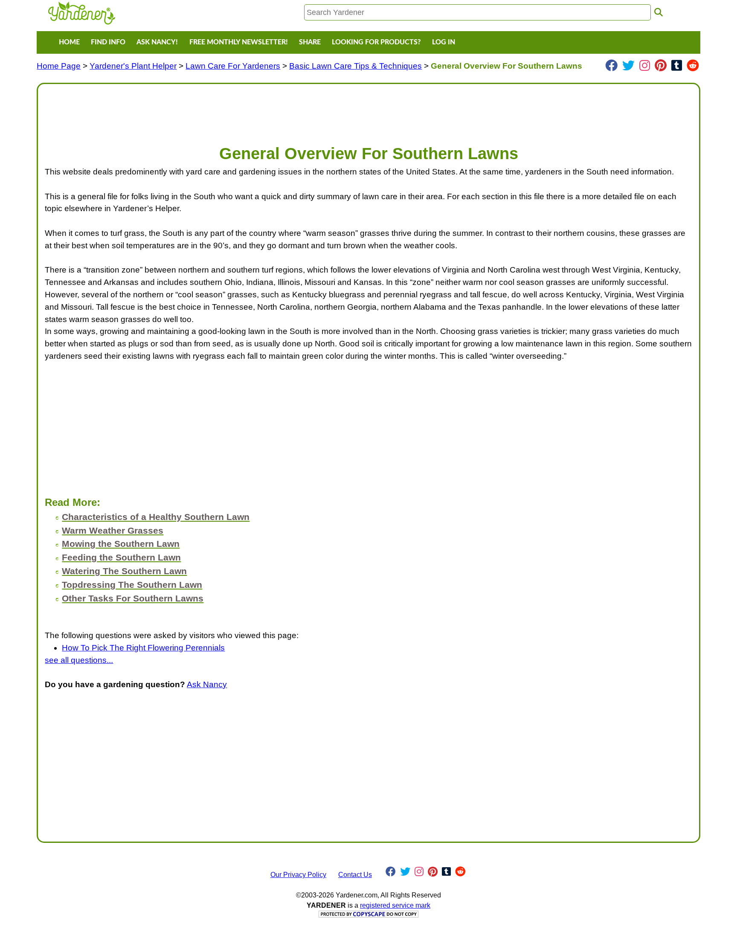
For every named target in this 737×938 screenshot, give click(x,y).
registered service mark (395, 905)
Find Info (108, 42)
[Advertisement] (301, 110)
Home (69, 42)
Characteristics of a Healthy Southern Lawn (156, 517)
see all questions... (79, 660)
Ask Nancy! (157, 42)
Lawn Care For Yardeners (233, 65)
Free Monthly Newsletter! (238, 42)
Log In (443, 42)
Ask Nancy (207, 684)
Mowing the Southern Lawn (121, 544)
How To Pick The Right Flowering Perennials (143, 647)
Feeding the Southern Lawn (121, 557)
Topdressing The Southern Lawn (132, 585)
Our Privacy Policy (298, 874)
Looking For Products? (376, 42)
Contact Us (355, 874)
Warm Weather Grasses (112, 530)
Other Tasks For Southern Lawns (132, 598)
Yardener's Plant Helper (133, 65)
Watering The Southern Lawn (124, 571)
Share (310, 42)
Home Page (59, 65)
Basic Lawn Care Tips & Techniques (355, 65)
